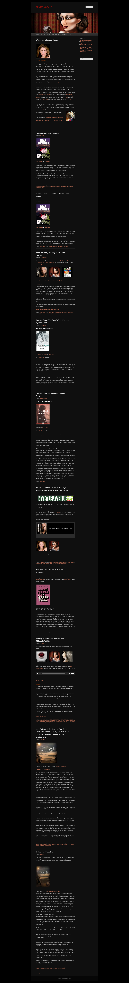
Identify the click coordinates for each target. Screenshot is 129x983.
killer (59, 186)
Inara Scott (51, 354)
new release (57, 720)
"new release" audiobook (53, 185)
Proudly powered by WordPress (64, 978)
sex (66, 721)
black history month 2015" (44, 313)
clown (48, 968)
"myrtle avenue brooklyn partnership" (56, 312)
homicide (56, 186)
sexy (68, 721)
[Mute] (69, 673)
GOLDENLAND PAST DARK (42, 890)
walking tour (56, 313)
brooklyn (68, 562)
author (61, 719)
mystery (62, 186)
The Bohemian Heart (54, 82)
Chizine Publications (40, 844)
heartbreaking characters (66, 844)
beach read (65, 185)
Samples (47, 120)
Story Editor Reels (55, 34)
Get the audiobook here (41, 182)
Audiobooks (43, 34)
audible (57, 630)
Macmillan (61, 632)
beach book (61, 185)
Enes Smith (47, 161)
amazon (50, 719)
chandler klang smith (70, 843)
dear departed (42, 186)
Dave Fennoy (39, 264)
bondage (67, 719)
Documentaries (64, 34)
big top (63, 967)
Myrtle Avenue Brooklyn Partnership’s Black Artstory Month (49, 280)
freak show (54, 844)
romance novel (49, 721)
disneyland (52, 186)
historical (47, 563)
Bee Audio (48, 94)
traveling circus (48, 845)
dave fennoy (51, 313)
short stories (65, 632)
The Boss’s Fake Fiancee (41, 354)
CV (51, 120)
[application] (55, 673)
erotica (43, 720)
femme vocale (48, 720)
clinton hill (72, 562)
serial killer (66, 186)
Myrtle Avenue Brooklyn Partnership (44, 506)
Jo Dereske (45, 99)
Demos (48, 34)
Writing (71, 34)
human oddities (57, 968)
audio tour (65, 312)
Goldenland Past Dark (45, 852)
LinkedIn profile (58, 120)
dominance (71, 719)
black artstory (55, 562)
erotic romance (39, 720)
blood (69, 185)
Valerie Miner (45, 427)
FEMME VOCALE (44, 7)
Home (37, 34)
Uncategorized (42, 562)
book (71, 185)
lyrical (72, 844)
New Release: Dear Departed (48, 133)
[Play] (37, 673)
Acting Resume (39, 120)
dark (45, 844)
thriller (43, 187)
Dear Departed (39, 161)
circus (45, 968)
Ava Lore (66, 97)
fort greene (43, 563)
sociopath (71, 186)
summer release (39, 722)
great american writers (54, 632)
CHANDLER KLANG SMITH (53, 891)
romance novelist (55, 721)
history (51, 563)
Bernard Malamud (40, 579)
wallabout (65, 563)
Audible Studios (41, 94)
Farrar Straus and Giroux (44, 632)
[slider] (73, 673)
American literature (52, 630)
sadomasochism (62, 721)
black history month (62, 562)
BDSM (63, 719)
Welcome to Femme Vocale (47, 40)
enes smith (55, 246)
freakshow (59, 844)
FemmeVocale (42, 126)
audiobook (51, 246)
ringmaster (62, 968)
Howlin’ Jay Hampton (40, 109)
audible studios (62, 630)
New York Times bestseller (66, 720)
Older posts (38, 973)
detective (47, 186)
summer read (38, 187)
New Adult (53, 720)
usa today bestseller (47, 722)
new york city (55, 563)
